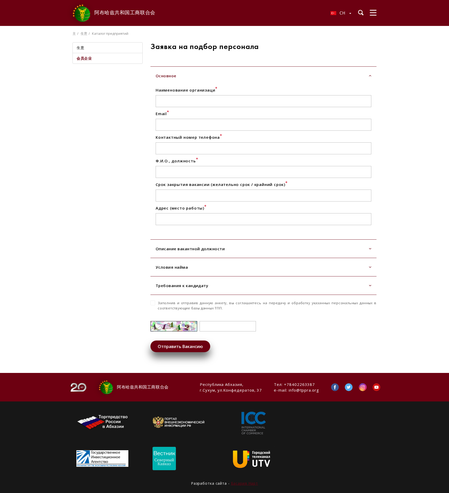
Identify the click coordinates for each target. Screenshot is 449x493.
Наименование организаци (186, 90)
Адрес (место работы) (181, 208)
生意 (84, 33)
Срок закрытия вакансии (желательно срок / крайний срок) (222, 184)
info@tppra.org (304, 390)
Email (162, 113)
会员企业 (84, 58)
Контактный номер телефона (189, 137)
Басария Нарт (244, 483)
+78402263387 (299, 384)
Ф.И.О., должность (177, 160)
